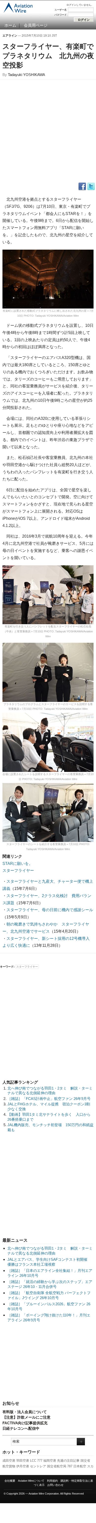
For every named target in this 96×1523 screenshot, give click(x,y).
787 (69, 1466)
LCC (33, 1460)
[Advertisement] (48, 1362)
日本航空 (79, 1466)
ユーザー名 (60, 9)
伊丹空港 (22, 1466)
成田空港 (8, 1460)
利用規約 (52, 1480)
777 (39, 1460)
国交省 (85, 1460)
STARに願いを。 (17, 863)
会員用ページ (36, 25)
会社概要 (9, 1480)
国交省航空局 (56, 1466)
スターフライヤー (18, 870)
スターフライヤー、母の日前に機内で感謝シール (49, 910)
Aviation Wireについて (31, 1480)
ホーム (10, 25)
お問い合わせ (55, 1484)
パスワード (60, 14)
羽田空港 (22, 1460)
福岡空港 (49, 1460)
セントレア (38, 1466)
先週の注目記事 (68, 1460)
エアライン (9, 35)
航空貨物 (8, 1466)
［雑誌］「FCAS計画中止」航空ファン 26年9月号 (49, 1098)
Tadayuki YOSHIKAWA (26, 74)
